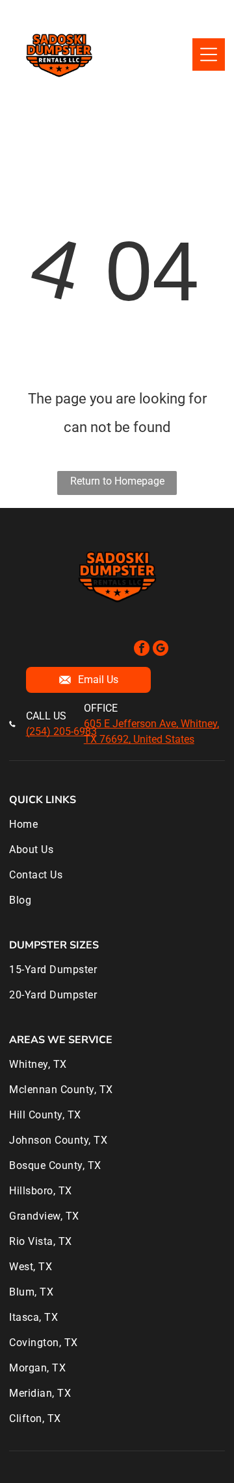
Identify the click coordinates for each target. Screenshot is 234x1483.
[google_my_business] (160, 649)
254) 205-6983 (63, 731)
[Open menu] (208, 54)
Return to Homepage (117, 481)
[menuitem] (116, 830)
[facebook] (142, 649)
